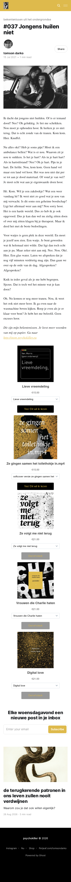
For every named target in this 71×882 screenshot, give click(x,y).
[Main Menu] (65, 5)
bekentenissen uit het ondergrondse (27, 19)
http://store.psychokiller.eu (20, 337)
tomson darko (13, 53)
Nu (22, 848)
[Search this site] (59, 5)
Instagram (11, 848)
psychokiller (30, 838)
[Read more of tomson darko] (8, 44)
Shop (31, 848)
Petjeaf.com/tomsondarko (53, 848)
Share (61, 48)
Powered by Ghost (36, 855)
